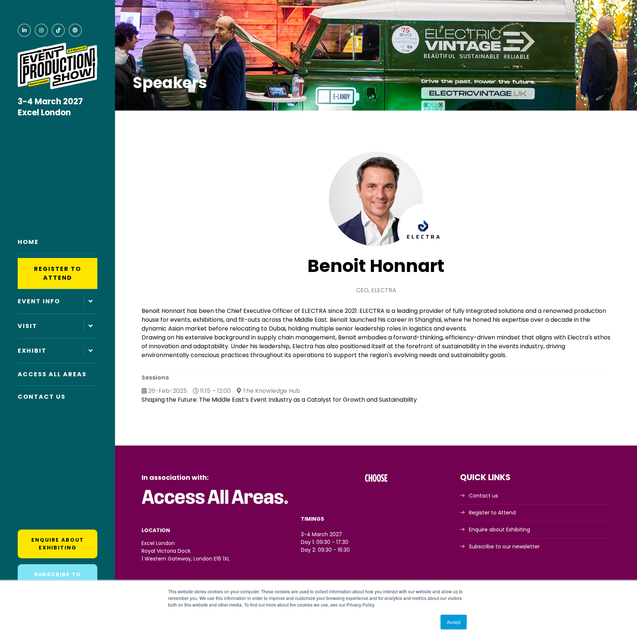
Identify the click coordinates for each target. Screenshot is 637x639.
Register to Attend (57, 273)
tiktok (58, 30)
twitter (75, 30)
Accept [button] (453, 622)
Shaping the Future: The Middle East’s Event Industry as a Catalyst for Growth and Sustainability (279, 399)
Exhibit (32, 350)
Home (28, 242)
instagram (41, 30)
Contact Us (42, 396)
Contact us (483, 495)
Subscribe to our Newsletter (58, 578)
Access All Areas (52, 374)
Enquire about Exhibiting (57, 543)
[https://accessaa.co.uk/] (215, 504)
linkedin (24, 30)
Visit (27, 326)
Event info (39, 301)
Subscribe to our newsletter (504, 546)
